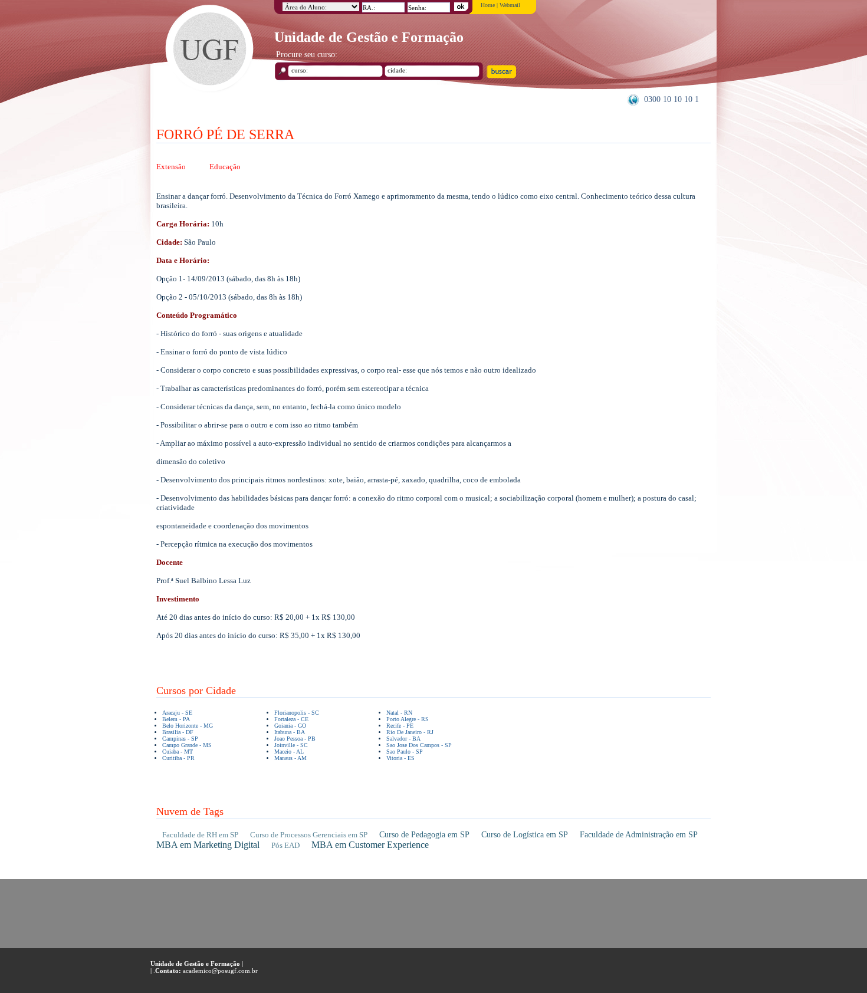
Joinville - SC (291, 745)
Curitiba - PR (178, 758)
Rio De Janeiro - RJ (410, 732)
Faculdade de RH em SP (200, 834)
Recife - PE (399, 725)
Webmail (510, 5)
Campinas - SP (180, 738)
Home (488, 5)
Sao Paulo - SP (404, 751)
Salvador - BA (403, 738)
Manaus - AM (290, 758)
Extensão (171, 166)
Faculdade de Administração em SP (639, 834)
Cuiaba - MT (177, 751)
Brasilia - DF (177, 732)
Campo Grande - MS (187, 745)
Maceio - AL (289, 751)
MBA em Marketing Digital (208, 845)
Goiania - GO (290, 725)
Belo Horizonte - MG (187, 725)
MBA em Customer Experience (370, 845)
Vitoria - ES (400, 758)
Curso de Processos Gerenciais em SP (308, 834)
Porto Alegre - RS (407, 719)
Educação (225, 166)
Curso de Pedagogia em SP (424, 834)
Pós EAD (285, 845)
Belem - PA (176, 719)
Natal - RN (399, 712)
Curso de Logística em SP (524, 834)
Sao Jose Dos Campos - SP (419, 745)
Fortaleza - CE (291, 719)
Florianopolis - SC (296, 712)
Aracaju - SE (177, 712)
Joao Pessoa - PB (295, 738)
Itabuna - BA (289, 732)
